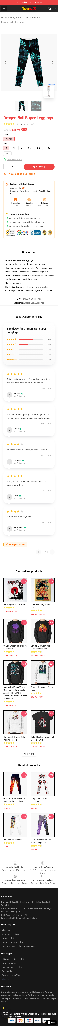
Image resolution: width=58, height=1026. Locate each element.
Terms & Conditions (10, 934)
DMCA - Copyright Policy (12, 942)
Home (4, 17)
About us (6, 930)
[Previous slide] (5, 62)
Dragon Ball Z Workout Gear (24, 17)
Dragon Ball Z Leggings (12, 22)
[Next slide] (52, 62)
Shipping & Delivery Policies (13, 959)
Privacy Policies (8, 938)
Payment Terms (9, 963)
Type (5, 134)
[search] (49, 8)
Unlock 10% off (5, 1013)
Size (5, 143)
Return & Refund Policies (12, 967)
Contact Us (7, 971)
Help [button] (53, 1022)
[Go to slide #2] (36, 106)
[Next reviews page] (52, 552)
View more (29, 754)
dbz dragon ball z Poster (14, 604)
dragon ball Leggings (12, 840)
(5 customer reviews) (25, 124)
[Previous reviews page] (38, 552)
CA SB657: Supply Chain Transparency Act (20, 946)
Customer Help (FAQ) (11, 975)
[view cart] (54, 8)
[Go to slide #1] (21, 106)
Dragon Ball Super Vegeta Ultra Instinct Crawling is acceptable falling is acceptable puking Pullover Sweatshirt (15, 693)
